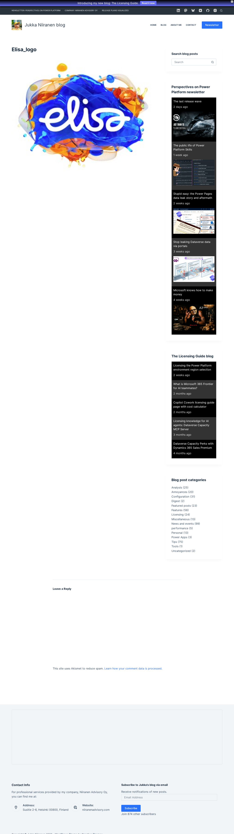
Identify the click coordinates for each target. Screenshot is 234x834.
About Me (176, 25)
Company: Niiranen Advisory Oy (81, 10)
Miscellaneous (180, 519)
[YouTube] (200, 10)
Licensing (177, 514)
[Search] (221, 10)
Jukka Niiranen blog (45, 24)
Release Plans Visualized (115, 10)
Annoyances (179, 492)
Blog (163, 25)
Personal (177, 532)
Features (176, 510)
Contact (191, 25)
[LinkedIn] (178, 10)
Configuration (180, 496)
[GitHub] (207, 10)
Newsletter (212, 25)
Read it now (148, 3)
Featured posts (181, 505)
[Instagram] (215, 10)
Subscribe (131, 808)
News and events (182, 523)
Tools (174, 546)
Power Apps (179, 537)
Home (153, 25)
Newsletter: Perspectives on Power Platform (36, 10)
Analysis (176, 487)
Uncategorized (181, 551)
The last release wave (187, 101)
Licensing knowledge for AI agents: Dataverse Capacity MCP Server (191, 425)
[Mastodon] (185, 10)
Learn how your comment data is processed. (133, 668)
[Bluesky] (193, 10)
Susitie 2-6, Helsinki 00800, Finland (46, 809)
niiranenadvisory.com (96, 809)
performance (179, 528)
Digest (175, 501)
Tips (174, 541)
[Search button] (212, 62)
